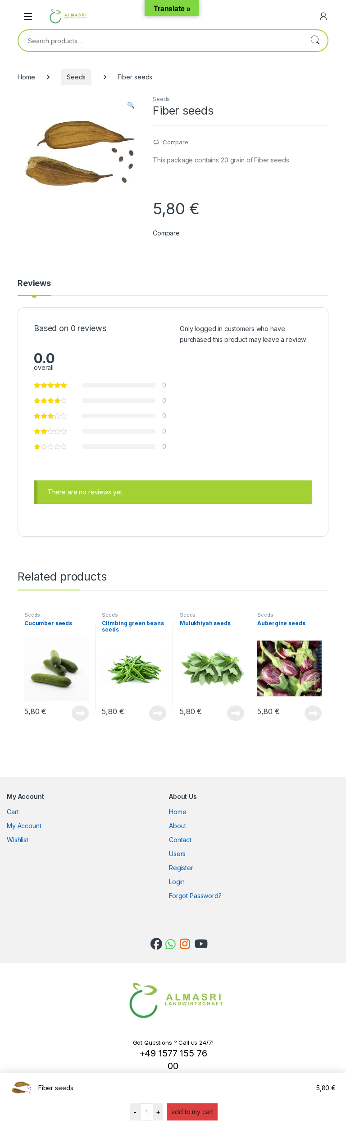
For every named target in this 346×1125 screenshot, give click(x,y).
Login (177, 881)
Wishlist (17, 840)
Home (26, 77)
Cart (12, 812)
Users (177, 854)
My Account (24, 826)
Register (181, 867)
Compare (175, 142)
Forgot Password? (195, 895)
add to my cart (192, 1112)
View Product (77, 713)
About (177, 826)
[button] (131, 105)
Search (315, 40)
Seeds (76, 77)
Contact (180, 840)
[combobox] (160, 40)
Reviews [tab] (34, 283)
